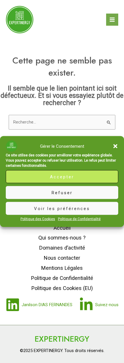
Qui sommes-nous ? (62, 238)
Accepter (62, 176)
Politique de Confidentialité (79, 219)
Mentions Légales (62, 268)
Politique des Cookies (37, 219)
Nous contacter (62, 258)
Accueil (62, 228)
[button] (115, 146)
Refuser (62, 192)
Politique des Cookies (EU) (62, 288)
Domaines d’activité (62, 248)
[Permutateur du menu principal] (112, 20)
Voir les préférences (62, 208)
